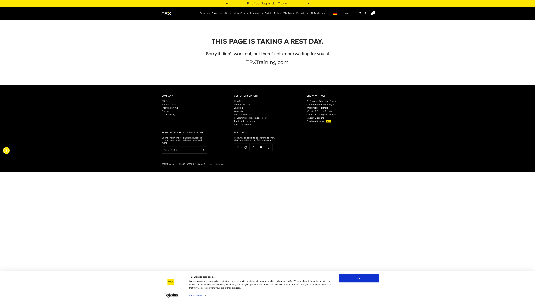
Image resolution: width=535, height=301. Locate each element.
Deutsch (348, 13)
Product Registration (244, 121)
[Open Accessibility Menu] (6, 150)
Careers (165, 111)
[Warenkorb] (371, 13)
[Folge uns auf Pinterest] (253, 147)
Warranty (238, 111)
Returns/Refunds (242, 104)
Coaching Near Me (318, 121)
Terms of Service (242, 114)
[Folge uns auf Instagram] (245, 147)
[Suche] (360, 13)
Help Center (240, 101)
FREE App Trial (169, 104)
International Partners (317, 108)
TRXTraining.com (267, 62)
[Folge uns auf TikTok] (268, 147)
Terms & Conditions (243, 124)
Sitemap (220, 164)
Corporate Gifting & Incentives (321, 114)
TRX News (166, 101)
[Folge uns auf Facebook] (238, 147)
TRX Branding (168, 114)
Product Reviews (170, 108)
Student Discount (315, 118)
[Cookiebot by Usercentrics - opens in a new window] (171, 295)
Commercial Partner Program (321, 104)
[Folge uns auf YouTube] (261, 147)
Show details (195, 295)
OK (359, 278)
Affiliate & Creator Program (320, 111)
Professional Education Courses (322, 101)
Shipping (238, 108)
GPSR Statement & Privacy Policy (250, 118)
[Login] (366, 13)
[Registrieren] (203, 150)
